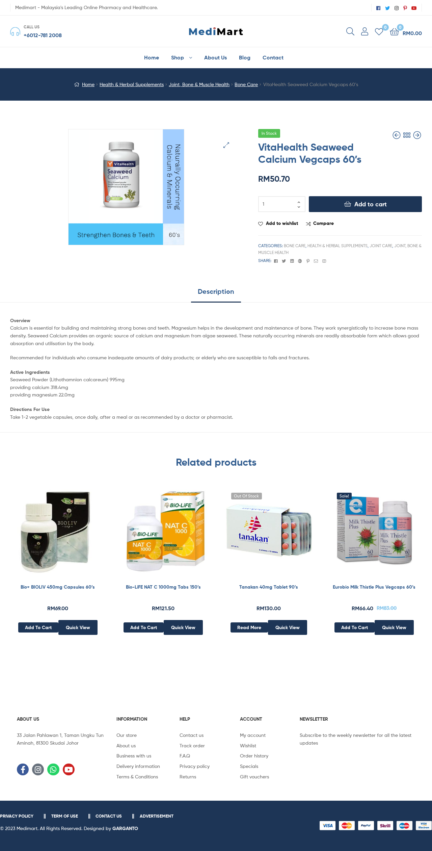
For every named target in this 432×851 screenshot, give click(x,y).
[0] (379, 31)
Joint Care (381, 245)
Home (88, 84)
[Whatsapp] (53, 769)
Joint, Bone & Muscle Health (199, 84)
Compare (323, 223)
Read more (249, 627)
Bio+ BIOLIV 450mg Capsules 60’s (58, 587)
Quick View (74, 535)
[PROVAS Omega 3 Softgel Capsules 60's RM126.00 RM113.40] (417, 135)
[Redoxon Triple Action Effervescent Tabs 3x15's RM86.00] (397, 135)
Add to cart (370, 204)
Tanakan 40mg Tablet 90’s (268, 587)
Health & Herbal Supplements (132, 84)
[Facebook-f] (23, 769)
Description (216, 291)
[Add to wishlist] (41, 535)
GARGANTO (125, 828)
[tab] (216, 294)
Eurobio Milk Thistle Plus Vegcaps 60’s (374, 587)
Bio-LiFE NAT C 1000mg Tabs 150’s (163, 587)
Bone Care (246, 84)
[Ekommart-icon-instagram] (38, 769)
